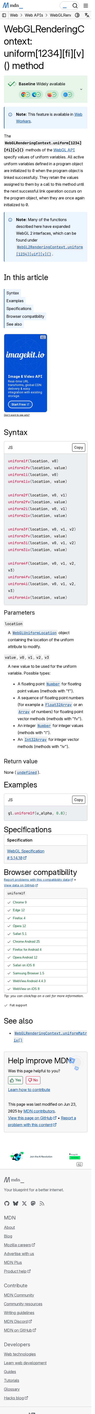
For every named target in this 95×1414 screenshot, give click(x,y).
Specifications (18, 308)
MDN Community (19, 1295)
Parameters (19, 612)
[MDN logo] (14, 1180)
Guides (10, 1371)
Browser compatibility (25, 316)
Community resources (23, 1303)
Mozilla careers (17, 1244)
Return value (21, 761)
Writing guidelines (19, 1312)
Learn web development (25, 1362)
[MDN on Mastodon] (33, 1203)
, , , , (27, 657)
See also (14, 324)
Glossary (12, 1389)
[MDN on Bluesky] (16, 1203)
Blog (8, 1236)
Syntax (12, 293)
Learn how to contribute (29, 1089)
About (9, 1227)
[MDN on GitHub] (7, 1203)
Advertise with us (19, 1253)
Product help (15, 1271)
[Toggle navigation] (85, 5)
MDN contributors (39, 1111)
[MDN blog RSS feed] (42, 1203)
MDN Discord (16, 1321)
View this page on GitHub (30, 1117)
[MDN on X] (24, 1203)
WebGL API (64, 149)
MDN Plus (13, 1262)
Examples (15, 300)
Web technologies (20, 1354)
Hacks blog (14, 1397)
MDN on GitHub (18, 1330)
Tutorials (11, 1380)
